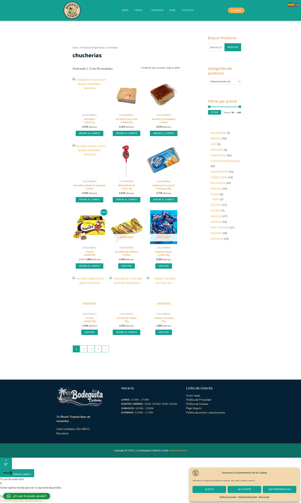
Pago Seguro (194, 408)
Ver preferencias (279, 489)
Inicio (75, 47)
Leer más (126, 265)
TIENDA (138, 10)
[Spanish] (290, 4)
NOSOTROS (157, 10)
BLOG (172, 10)
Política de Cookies (228, 497)
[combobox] (224, 82)
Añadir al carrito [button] (89, 133)
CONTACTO (188, 10)
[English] (296, 4)
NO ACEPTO (244, 489)
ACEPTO (209, 489)
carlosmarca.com (178, 450)
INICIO (125, 10)
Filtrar (214, 112)
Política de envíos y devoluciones (205, 412)
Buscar (233, 47)
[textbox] (223, 81)
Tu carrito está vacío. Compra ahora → (22, 501)
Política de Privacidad (247, 497)
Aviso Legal (264, 497)
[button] (26, 496)
